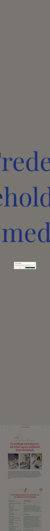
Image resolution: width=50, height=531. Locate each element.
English (30, 267)
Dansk (20, 267)
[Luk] (34, 263)
